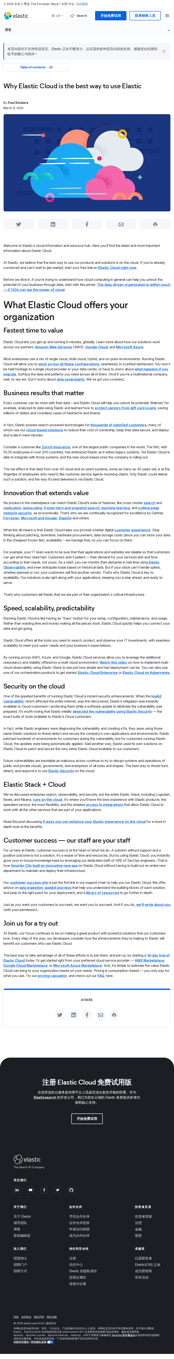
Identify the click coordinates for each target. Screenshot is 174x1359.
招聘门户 (20, 1264)
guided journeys (58, 887)
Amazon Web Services (53, 347)
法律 (72, 1258)
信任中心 (76, 1264)
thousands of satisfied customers (118, 425)
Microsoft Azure (129, 347)
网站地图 (52, 1316)
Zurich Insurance (56, 447)
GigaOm (65, 518)
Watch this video (113, 662)
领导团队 (20, 1223)
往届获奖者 (143, 1258)
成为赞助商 (143, 1271)
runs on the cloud (47, 799)
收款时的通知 (21, 1342)
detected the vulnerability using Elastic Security (112, 711)
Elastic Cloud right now (117, 268)
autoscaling (32, 508)
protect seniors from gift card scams (125, 408)
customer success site (29, 882)
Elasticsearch (45, 1097)
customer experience (132, 530)
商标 (16, 1316)
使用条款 (26, 1316)
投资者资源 (143, 1216)
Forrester (11, 518)
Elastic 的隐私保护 (83, 1271)
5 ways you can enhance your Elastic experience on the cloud (94, 821)
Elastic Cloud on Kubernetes (146, 672)
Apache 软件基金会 (123, 1335)
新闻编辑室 (22, 1235)
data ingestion (31, 887)
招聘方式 (20, 1271)
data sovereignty (71, 379)
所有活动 (142, 1277)
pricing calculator (52, 976)
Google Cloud (96, 347)
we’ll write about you (153, 904)
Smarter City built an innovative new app (44, 865)
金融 (138, 1229)
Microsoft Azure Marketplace (77, 965)
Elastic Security (61, 771)
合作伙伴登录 (79, 1223)
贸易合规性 (77, 1277)
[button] (163, 51)
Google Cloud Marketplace (25, 965)
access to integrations (104, 804)
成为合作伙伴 (79, 1235)
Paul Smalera (18, 102)
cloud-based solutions (44, 430)
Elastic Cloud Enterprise (98, 672)
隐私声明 (39, 1316)
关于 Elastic (22, 1216)
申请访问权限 (79, 1229)
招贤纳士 (20, 1258)
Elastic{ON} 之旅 (147, 1264)
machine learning (115, 508)
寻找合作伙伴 (79, 1216)
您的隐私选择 (39, 1342)
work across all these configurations (68, 364)
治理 (138, 1223)
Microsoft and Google (39, 518)
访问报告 (82, 4)
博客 (17, 1229)
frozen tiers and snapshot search (72, 508)
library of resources (102, 893)
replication (12, 508)
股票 (138, 1235)
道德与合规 (77, 1284)
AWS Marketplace (149, 960)
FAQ (100, 976)
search (149, 503)
